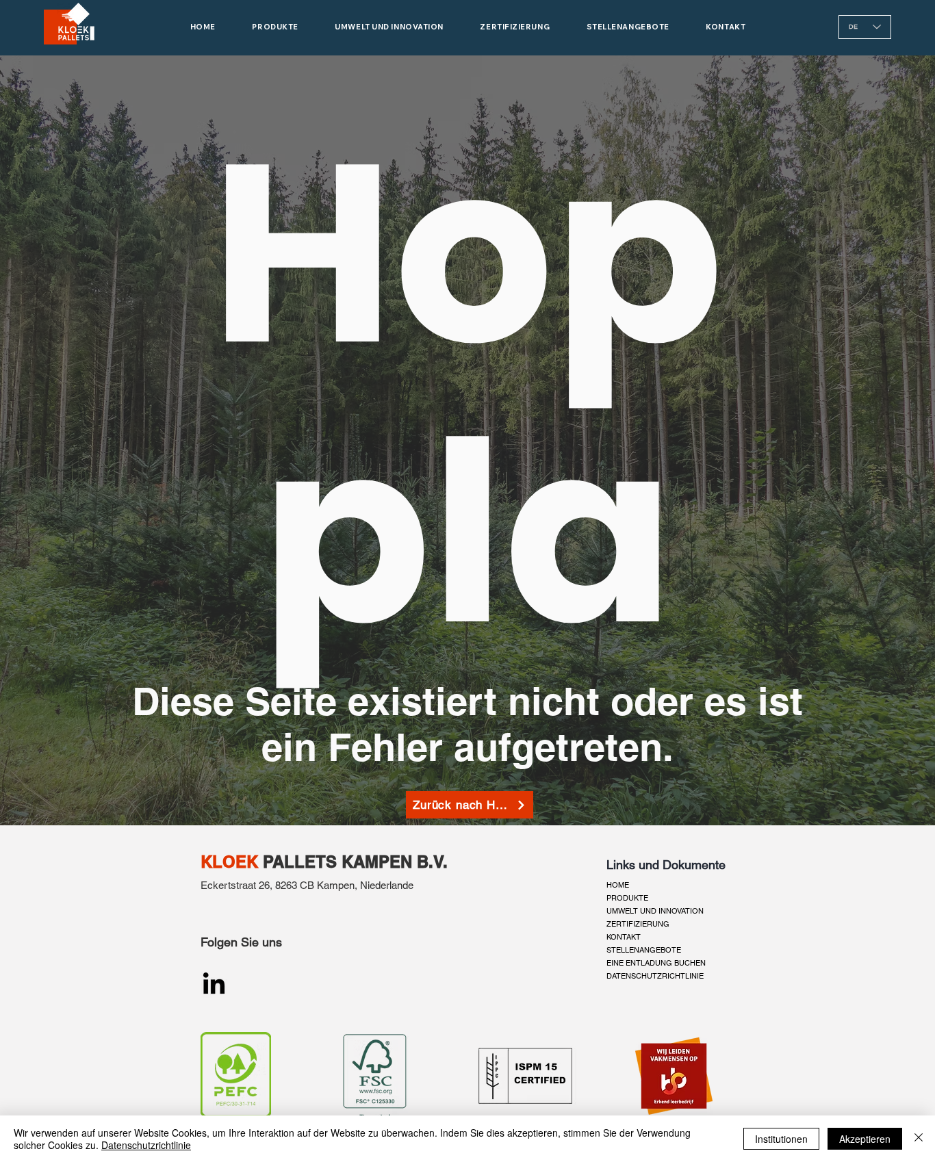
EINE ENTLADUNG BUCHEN (656, 963)
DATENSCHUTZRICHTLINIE (655, 976)
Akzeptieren (865, 1139)
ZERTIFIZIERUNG (637, 924)
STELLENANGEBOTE (643, 950)
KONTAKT (623, 937)
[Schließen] (918, 1138)
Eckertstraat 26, (236, 885)
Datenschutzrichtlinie (146, 1145)
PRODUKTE (627, 898)
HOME (617, 885)
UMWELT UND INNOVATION (655, 911)
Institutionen (781, 1139)
